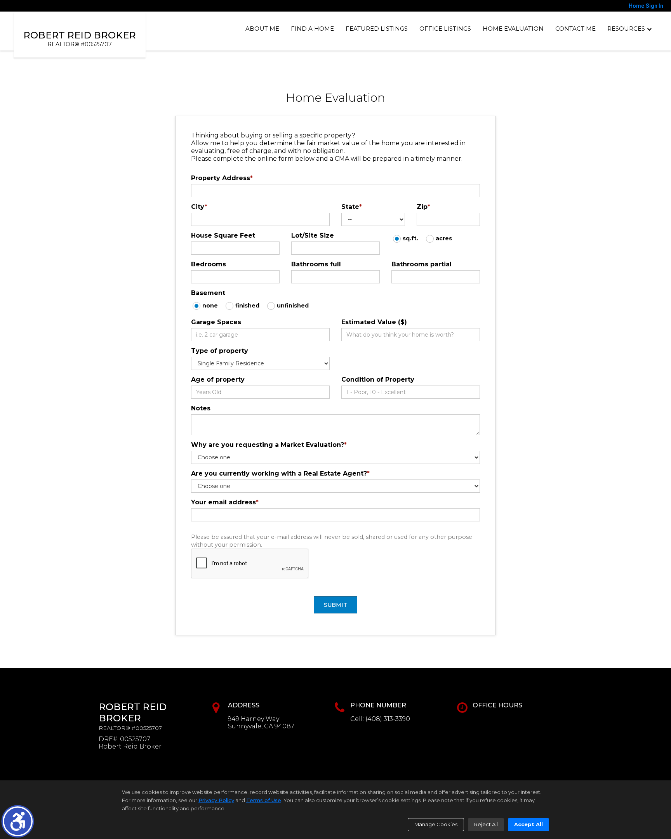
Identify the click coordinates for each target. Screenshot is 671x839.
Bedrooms (208, 264)
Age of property (218, 379)
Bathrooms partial (421, 264)
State (351, 206)
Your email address (225, 502)
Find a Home (312, 28)
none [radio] (210, 305)
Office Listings (445, 28)
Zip (423, 206)
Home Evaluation (513, 28)
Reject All (486, 824)
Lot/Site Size (312, 235)
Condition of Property (377, 379)
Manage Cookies (435, 824)
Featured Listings (377, 28)
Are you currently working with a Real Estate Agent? (280, 473)
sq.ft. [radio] (410, 238)
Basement (208, 293)
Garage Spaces (216, 322)
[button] (18, 821)
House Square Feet (223, 235)
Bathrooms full (316, 264)
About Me (262, 28)
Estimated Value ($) (374, 322)
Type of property (219, 350)
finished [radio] (247, 305)
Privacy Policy (216, 800)
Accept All (528, 824)
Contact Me (575, 28)
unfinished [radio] (293, 305)
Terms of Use (263, 800)
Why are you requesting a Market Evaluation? (269, 444)
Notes (200, 408)
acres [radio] (444, 238)
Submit (335, 604)
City (199, 206)
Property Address (222, 178)
